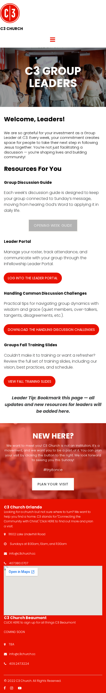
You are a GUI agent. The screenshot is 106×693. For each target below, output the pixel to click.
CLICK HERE (12, 622)
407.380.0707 (18, 563)
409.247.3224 (19, 664)
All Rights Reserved (47, 681)
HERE (51, 521)
